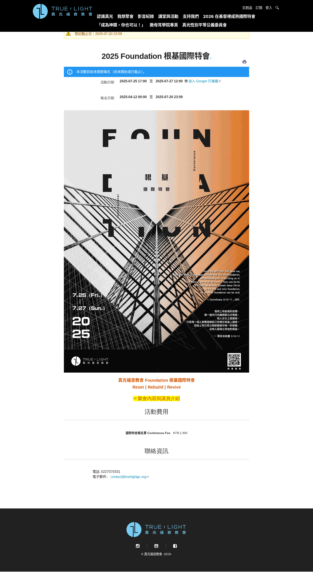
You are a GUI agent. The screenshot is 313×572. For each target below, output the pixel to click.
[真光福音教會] (63, 11)
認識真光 (105, 16)
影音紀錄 (146, 16)
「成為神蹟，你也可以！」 (121, 25)
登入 (269, 8)
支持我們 (191, 16)
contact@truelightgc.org (128, 477)
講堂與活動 (168, 16)
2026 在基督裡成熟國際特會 (229, 16)
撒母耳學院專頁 (164, 25)
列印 (244, 61)
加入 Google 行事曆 (203, 81)
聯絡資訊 (156, 450)
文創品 (247, 8)
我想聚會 (125, 16)
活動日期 (107, 82)
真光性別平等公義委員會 (204, 25)
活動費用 (156, 411)
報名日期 (107, 97)
